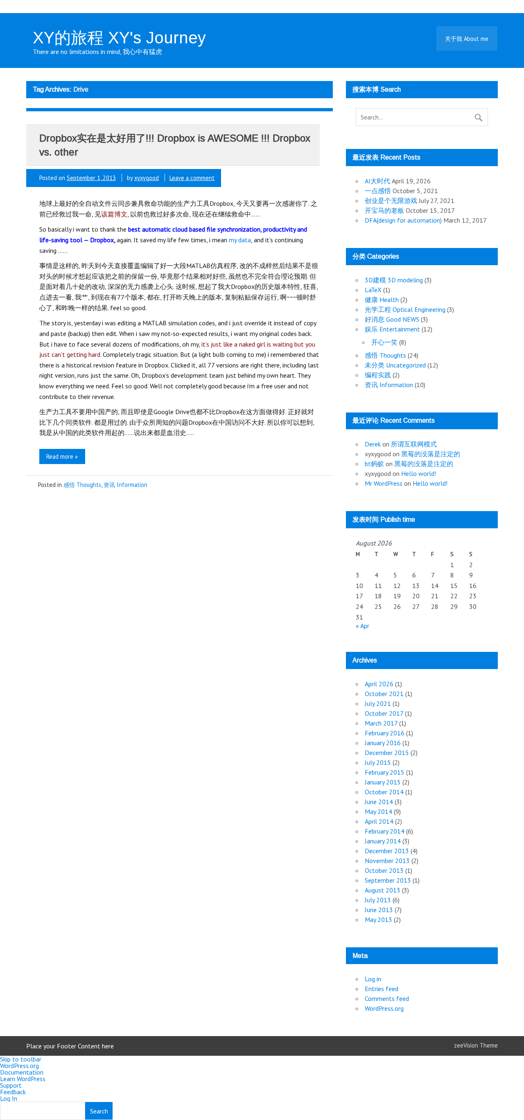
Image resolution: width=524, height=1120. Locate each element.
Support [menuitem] (11, 1085)
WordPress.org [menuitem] (19, 1065)
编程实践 (378, 375)
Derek (373, 444)
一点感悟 (378, 191)
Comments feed (387, 998)
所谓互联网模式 (414, 444)
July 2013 (378, 900)
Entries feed (381, 989)
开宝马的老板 (384, 210)
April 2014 (379, 821)
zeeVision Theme (476, 1045)
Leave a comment (192, 178)
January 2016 (383, 743)
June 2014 (379, 802)
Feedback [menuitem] (13, 1092)
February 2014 (384, 831)
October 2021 (384, 694)
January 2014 (383, 841)
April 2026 (379, 684)
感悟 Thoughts (82, 485)
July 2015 (378, 762)
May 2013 (378, 919)
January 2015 (383, 782)
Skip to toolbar (20, 1059)
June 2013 (379, 910)
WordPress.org (384, 1008)
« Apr (362, 626)
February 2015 (384, 772)
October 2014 (384, 792)
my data (240, 240)
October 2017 (384, 713)
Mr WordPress (383, 483)
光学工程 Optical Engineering (405, 309)
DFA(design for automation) (403, 220)
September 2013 (388, 880)
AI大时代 (377, 181)
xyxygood (146, 178)
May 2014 (378, 811)
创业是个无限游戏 (391, 200)
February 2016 (384, 733)
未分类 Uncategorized (395, 365)
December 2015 (387, 752)
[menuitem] (262, 1111)
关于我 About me (466, 39)
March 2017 (381, 723)
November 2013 (387, 860)
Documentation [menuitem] (21, 1072)
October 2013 (384, 870)
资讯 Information (125, 485)
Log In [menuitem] (8, 1098)
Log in (373, 979)
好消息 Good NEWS (392, 319)
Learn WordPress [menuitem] (22, 1079)
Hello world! (418, 473)
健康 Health (382, 299)
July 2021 (378, 703)
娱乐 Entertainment (392, 329)
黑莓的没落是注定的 (430, 454)
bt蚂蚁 (374, 464)
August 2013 (382, 890)
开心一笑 (384, 342)
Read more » (62, 456)
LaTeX (373, 290)
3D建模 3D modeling (394, 280)
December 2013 (387, 851)
